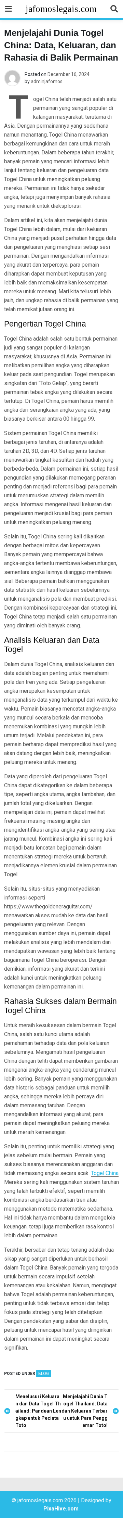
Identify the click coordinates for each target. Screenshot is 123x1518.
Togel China (105, 1173)
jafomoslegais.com (61, 9)
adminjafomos (47, 81)
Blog (43, 1373)
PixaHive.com (61, 1508)
